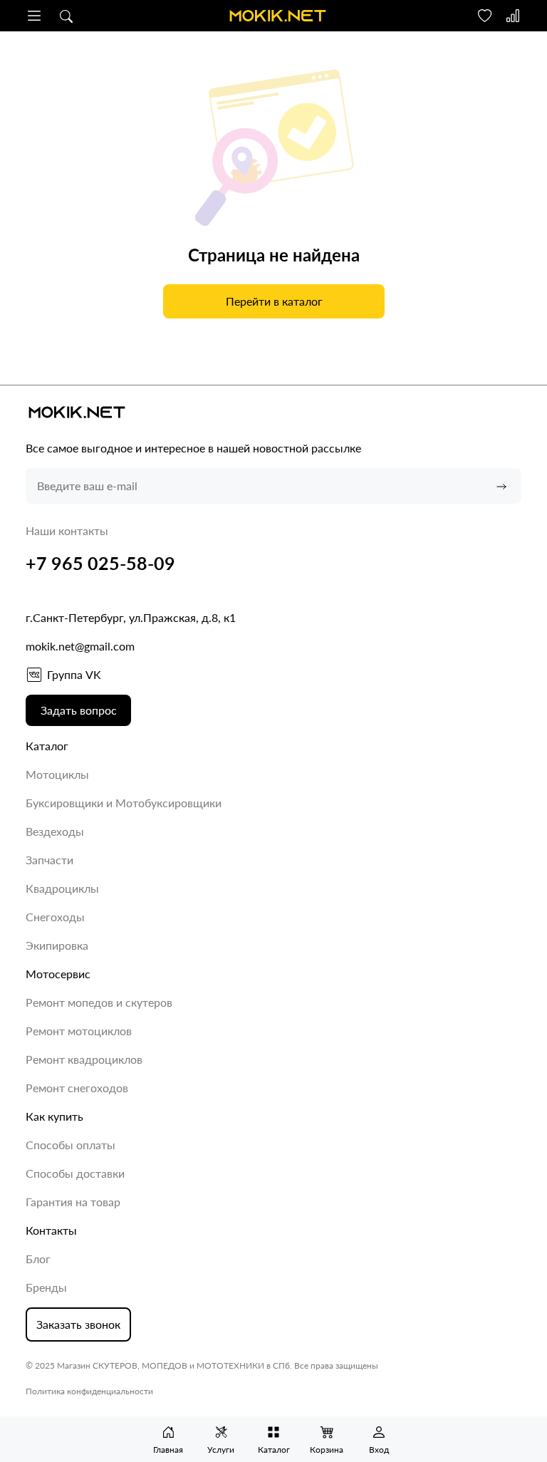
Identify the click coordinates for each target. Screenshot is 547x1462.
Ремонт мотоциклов (79, 1030)
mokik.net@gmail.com (80, 646)
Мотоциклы (57, 774)
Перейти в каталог (273, 301)
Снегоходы (55, 916)
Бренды (46, 1287)
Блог (38, 1258)
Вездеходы (55, 831)
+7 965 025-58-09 (100, 563)
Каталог (47, 745)
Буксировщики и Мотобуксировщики (124, 802)
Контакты (51, 1230)
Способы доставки (75, 1173)
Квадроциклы (62, 888)
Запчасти (49, 859)
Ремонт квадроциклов (84, 1059)
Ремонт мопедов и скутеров (99, 1002)
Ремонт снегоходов (77, 1087)
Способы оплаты (70, 1144)
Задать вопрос (79, 710)
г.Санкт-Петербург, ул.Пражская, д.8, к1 (131, 617)
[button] (34, 16)
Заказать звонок (78, 1324)
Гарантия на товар (73, 1201)
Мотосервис (58, 973)
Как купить (54, 1116)
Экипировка (57, 945)
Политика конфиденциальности (89, 1391)
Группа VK (74, 674)
